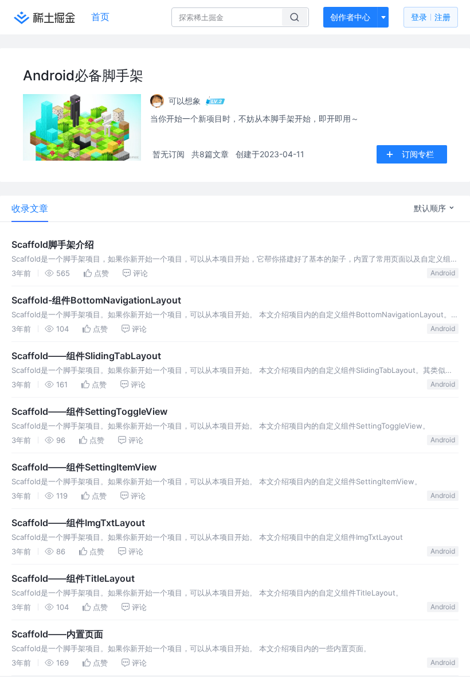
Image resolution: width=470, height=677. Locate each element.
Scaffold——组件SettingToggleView (89, 411)
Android (442, 273)
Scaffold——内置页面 (57, 634)
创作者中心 (350, 17)
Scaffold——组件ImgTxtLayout (78, 522)
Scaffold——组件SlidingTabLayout (86, 355)
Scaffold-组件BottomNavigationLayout (96, 300)
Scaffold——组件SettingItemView (83, 467)
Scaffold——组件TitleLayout (73, 578)
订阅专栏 (418, 154)
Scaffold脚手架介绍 (52, 244)
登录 (431, 17)
